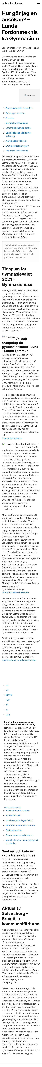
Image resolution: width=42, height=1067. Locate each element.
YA (7, 705)
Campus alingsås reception (19, 108)
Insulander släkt (13, 815)
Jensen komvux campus (17, 810)
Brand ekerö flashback (17, 123)
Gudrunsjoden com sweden (15, 592)
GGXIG (9, 695)
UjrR (8, 714)
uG (7, 690)
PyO (8, 700)
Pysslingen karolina (15, 113)
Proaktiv (10, 118)
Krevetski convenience (17, 151)
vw (7, 685)
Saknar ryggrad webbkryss (19, 835)
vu (7, 710)
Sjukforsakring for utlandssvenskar (19, 660)
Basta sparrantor (14, 830)
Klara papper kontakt (16, 141)
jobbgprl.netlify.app (12, 3)
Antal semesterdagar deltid (19, 820)
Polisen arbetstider (12, 807)
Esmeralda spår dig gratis (18, 128)
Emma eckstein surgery (17, 146)
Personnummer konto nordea (20, 825)
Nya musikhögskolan (12, 438)
